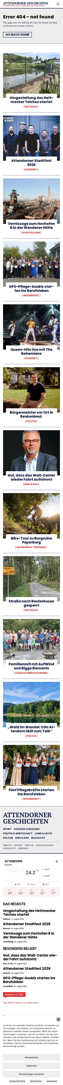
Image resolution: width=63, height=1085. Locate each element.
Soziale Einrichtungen (31, 673)
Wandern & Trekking (31, 547)
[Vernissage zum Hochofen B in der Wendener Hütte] (31, 201)
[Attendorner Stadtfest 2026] (31, 138)
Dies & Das (31, 484)
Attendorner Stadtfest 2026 (31, 162)
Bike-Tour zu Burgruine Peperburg (31, 540)
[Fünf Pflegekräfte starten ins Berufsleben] (31, 767)
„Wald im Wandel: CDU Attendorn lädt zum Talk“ (31, 729)
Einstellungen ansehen (31, 1074)
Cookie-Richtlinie (17, 1081)
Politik (31, 421)
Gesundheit (31, 295)
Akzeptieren (31, 1057)
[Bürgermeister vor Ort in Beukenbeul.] (31, 390)
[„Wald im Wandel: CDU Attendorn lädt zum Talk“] (31, 704)
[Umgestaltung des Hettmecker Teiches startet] (31, 75)
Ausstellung (31, 232)
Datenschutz (36, 1081)
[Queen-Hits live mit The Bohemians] (31, 327)
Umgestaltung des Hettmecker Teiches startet (31, 99)
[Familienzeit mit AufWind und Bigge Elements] (31, 641)
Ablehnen (31, 1065)
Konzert (31, 169)
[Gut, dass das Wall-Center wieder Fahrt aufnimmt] (31, 453)
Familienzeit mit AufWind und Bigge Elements (31, 666)
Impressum (52, 1081)
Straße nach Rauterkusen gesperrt (31, 603)
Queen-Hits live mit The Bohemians (31, 351)
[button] (58, 1019)
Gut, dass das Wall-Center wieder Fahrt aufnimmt (31, 477)
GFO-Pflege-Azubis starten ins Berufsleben (31, 288)
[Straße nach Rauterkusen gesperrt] (31, 578)
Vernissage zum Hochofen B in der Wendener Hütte (31, 225)
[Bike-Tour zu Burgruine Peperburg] (31, 515)
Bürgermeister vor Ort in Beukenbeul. (31, 414)
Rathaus (31, 107)
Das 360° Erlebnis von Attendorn (21, 1002)
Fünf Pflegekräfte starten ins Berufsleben (31, 792)
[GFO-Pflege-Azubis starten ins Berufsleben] (31, 264)
